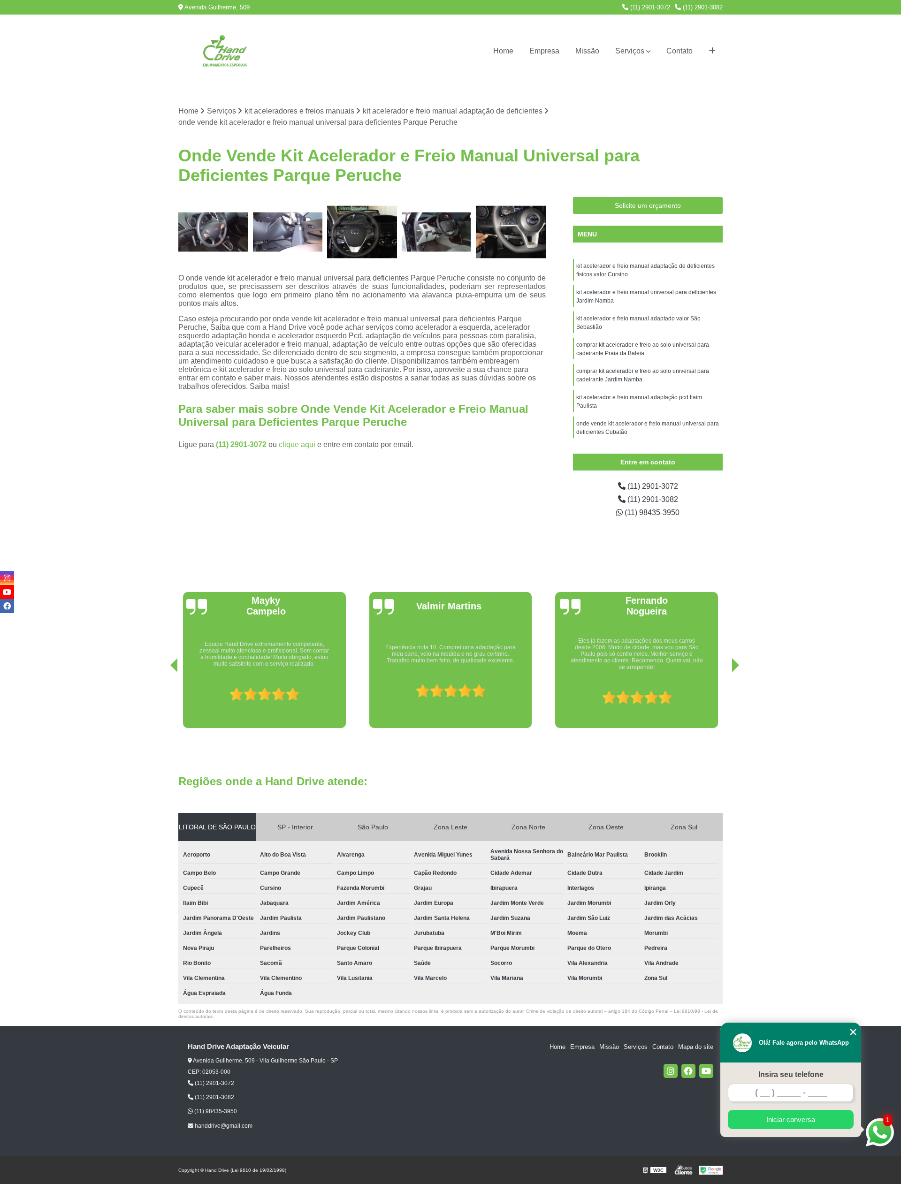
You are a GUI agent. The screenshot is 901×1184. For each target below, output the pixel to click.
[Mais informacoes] (712, 51)
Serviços (629, 51)
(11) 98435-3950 (651, 512)
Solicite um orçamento (648, 205)
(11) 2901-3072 (649, 7)
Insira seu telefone (791, 1074)
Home (503, 51)
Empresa (544, 51)
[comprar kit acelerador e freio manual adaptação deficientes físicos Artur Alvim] (213, 232)
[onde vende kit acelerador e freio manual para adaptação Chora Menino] (437, 232)
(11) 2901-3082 (702, 7)
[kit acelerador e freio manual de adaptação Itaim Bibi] (288, 232)
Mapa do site (695, 1046)
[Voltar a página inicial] (225, 51)
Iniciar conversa (790, 1119)
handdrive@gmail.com (222, 1126)
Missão (587, 51)
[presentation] (161, 701)
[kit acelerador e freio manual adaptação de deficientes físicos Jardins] (511, 232)
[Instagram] (671, 1071)
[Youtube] (706, 1071)
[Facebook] (688, 1071)
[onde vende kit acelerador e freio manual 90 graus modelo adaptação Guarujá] (362, 232)
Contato (679, 51)
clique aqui (297, 444)
